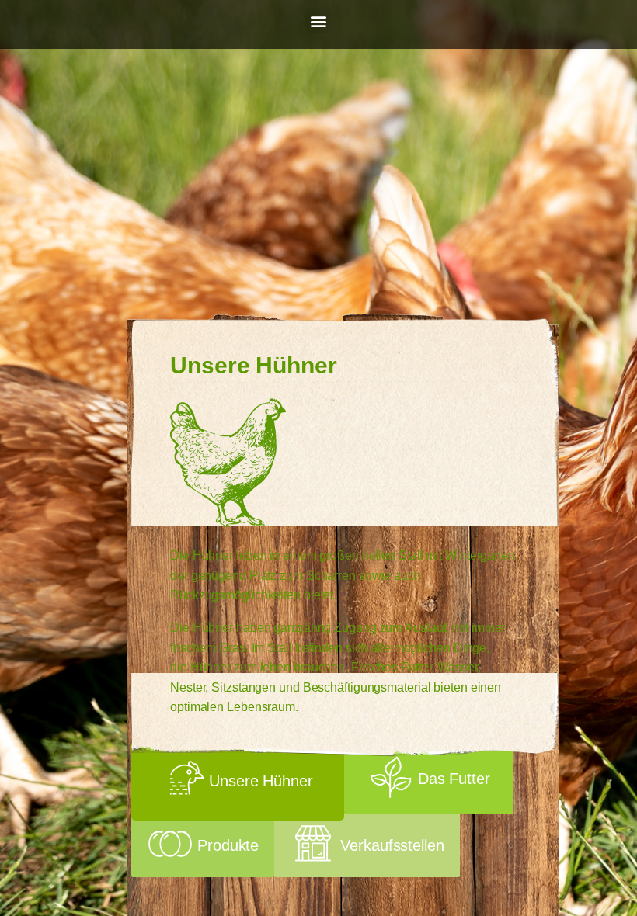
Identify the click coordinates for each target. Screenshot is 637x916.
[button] (319, 20)
